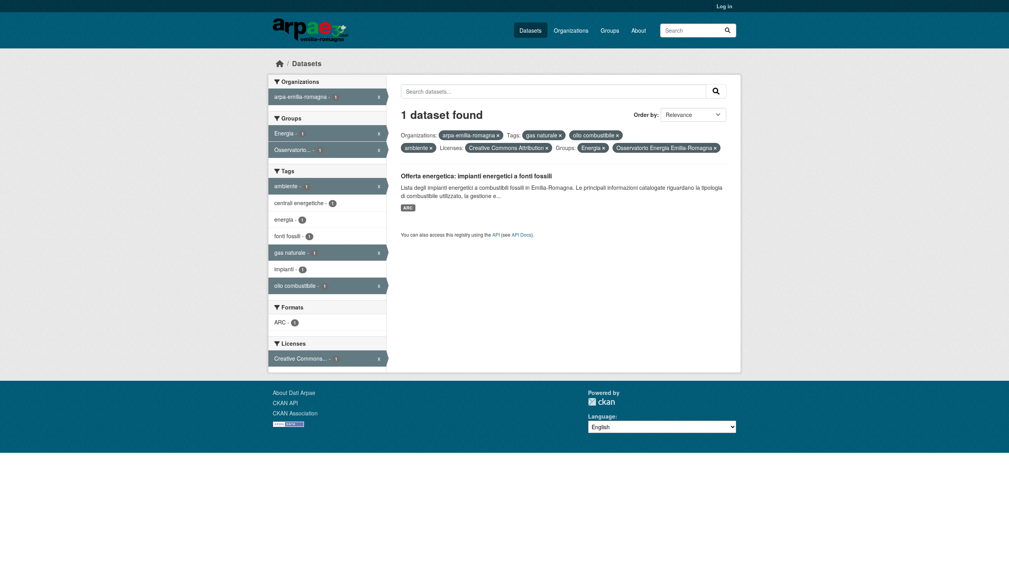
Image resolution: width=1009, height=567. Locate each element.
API (496, 234)
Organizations (571, 30)
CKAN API (285, 403)
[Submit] (727, 30)
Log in (724, 6)
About (638, 30)
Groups (610, 30)
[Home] (280, 63)
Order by (645, 115)
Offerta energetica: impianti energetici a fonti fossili (476, 175)
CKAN (601, 402)
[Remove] (498, 135)
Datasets (530, 30)
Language (601, 416)
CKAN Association (295, 413)
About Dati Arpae (294, 393)
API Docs (521, 234)
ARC (408, 208)
